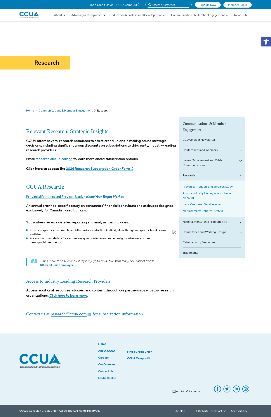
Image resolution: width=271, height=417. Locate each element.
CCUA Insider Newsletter (199, 139)
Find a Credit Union (101, 5)
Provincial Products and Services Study (55, 196)
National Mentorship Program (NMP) (206, 221)
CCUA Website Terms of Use (208, 411)
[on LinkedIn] (236, 391)
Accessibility (239, 411)
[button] (266, 41)
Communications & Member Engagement (66, 110)
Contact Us (105, 371)
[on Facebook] (217, 391)
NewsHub (240, 15)
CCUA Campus (126, 5)
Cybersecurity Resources (199, 242)
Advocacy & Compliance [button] (86, 15)
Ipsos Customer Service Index (202, 204)
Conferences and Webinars (200, 150)
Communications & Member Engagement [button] (198, 15)
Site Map (179, 411)
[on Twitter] (226, 391)
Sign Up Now (208, 5)
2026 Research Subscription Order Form (98, 168)
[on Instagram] (245, 391)
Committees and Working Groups (204, 232)
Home (30, 110)
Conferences (106, 364)
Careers (103, 357)
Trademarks (190, 252)
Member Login (237, 5)
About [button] (58, 15)
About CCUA (106, 350)
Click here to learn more (68, 295)
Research (189, 175)
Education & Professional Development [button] (137, 15)
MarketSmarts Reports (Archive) (204, 211)
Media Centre (107, 378)
